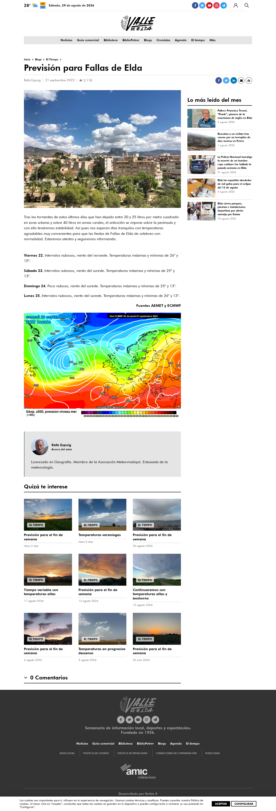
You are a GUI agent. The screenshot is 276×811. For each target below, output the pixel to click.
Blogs (148, 40)
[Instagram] (216, 5)
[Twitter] (202, 5)
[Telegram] (223, 5)
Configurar (243, 803)
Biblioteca (111, 40)
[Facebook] (195, 5)
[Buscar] (246, 5)
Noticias (66, 40)
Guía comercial (88, 40)
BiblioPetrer (130, 40)
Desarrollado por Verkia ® (138, 793)
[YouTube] (209, 5)
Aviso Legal (67, 753)
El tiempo (198, 40)
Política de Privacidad (132, 753)
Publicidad (212, 753)
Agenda (181, 40)
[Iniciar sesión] (235, 5)
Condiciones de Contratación (176, 753)
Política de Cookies (96, 753)
